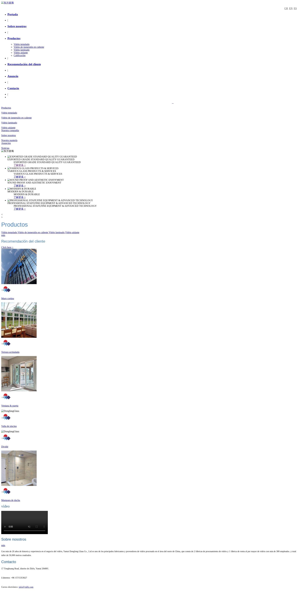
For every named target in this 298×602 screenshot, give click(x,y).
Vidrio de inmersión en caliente (29, 47)
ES (295, 8)
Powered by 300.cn (162, 102)
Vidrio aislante (21, 52)
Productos (13, 38)
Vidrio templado (21, 44)
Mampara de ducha (10, 500)
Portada (12, 14)
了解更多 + (20, 165)
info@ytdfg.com (26, 587)
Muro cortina (7, 298)
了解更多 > (20, 176)
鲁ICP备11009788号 (184, 102)
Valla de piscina (9, 426)
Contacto (13, 88)
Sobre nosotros (16, 26)
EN (291, 8)
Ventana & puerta (9, 405)
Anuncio (12, 76)
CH (286, 8)
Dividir (4, 446)
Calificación (19, 55)
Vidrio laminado (21, 50)
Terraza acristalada (10, 352)
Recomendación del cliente (24, 64)
